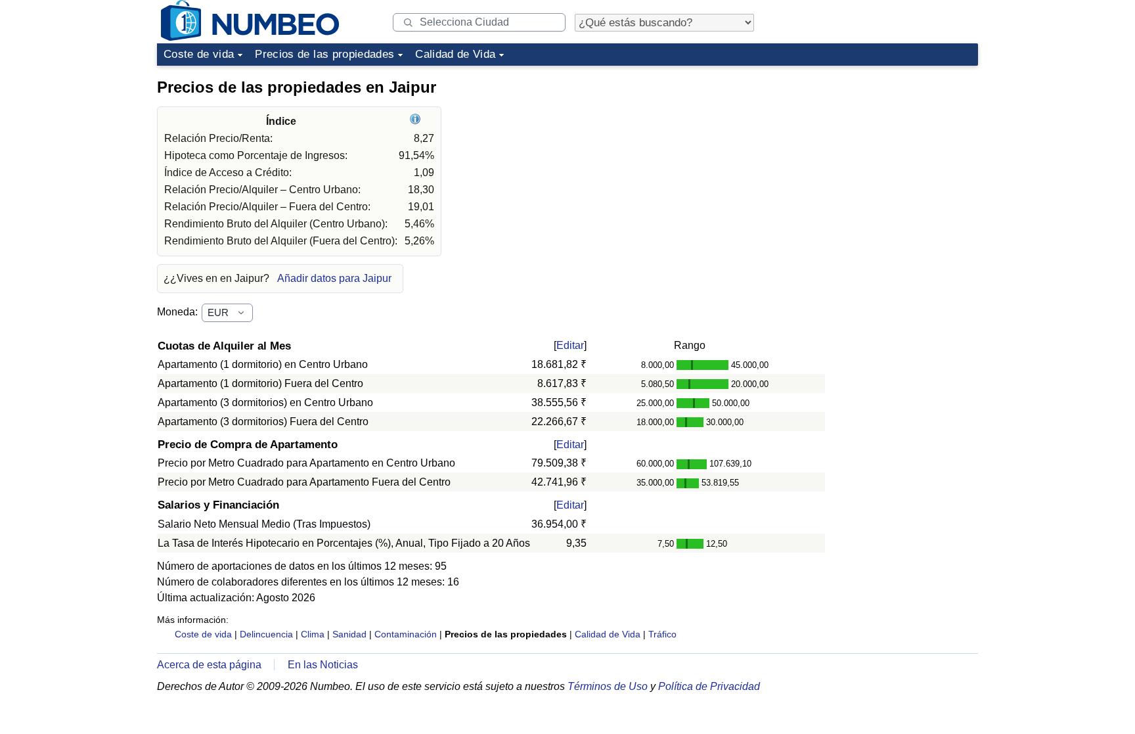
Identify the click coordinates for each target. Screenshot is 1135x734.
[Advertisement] (879, 154)
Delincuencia (266, 634)
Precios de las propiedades (324, 54)
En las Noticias (323, 664)
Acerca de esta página (209, 664)
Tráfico (662, 634)
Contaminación (405, 634)
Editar (570, 345)
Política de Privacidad (709, 686)
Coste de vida (199, 54)
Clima (312, 634)
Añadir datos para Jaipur (334, 278)
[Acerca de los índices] (417, 121)
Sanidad (349, 634)
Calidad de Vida (455, 54)
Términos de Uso (608, 686)
